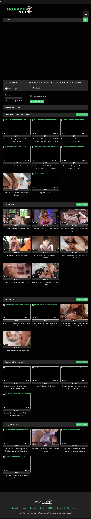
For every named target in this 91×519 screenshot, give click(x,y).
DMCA (50, 508)
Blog (42, 508)
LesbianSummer (38, 101)
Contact (15, 508)
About (37, 88)
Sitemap (76, 508)
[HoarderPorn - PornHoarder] (45, 10)
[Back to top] (84, 513)
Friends (33, 508)
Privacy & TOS (63, 508)
